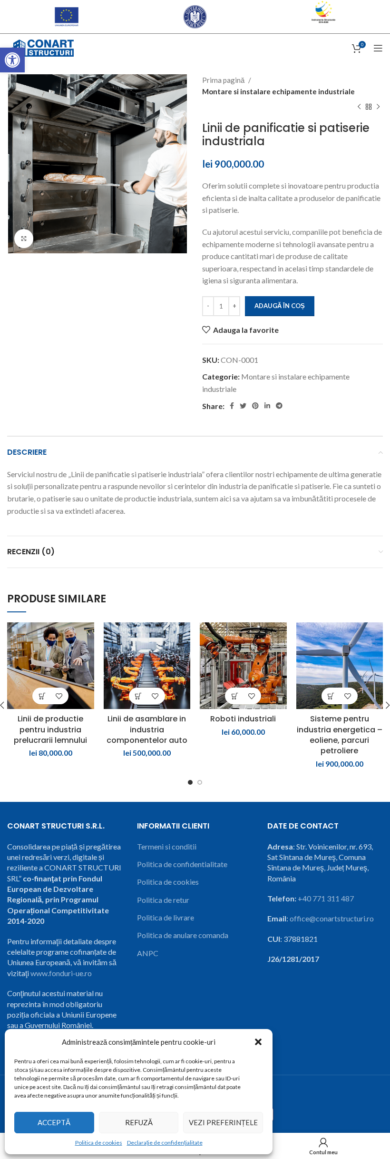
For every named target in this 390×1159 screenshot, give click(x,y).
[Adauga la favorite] (58, 696)
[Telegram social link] (279, 406)
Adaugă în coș (279, 306)
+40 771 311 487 (326, 898)
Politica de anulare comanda (182, 934)
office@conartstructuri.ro (332, 918)
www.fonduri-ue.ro (61, 973)
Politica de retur (163, 899)
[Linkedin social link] (267, 406)
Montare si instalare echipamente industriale (278, 91)
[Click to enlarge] (23, 238)
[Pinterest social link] (255, 406)
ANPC (147, 953)
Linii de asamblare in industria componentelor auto (147, 729)
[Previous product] (359, 107)
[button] (12, 60)
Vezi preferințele (223, 1122)
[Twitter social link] (243, 406)
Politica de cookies (98, 1142)
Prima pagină (224, 80)
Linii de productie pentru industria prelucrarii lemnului (50, 729)
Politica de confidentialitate (182, 864)
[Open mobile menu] (378, 48)
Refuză (139, 1122)
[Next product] (378, 107)
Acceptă (54, 1122)
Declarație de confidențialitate (165, 1142)
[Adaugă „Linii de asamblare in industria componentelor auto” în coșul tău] (138, 696)
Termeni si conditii (166, 846)
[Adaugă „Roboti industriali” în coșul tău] (234, 696)
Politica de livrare (165, 917)
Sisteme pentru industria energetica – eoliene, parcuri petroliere (339, 734)
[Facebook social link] (232, 406)
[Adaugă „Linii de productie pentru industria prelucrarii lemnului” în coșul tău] (42, 696)
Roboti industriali (243, 718)
